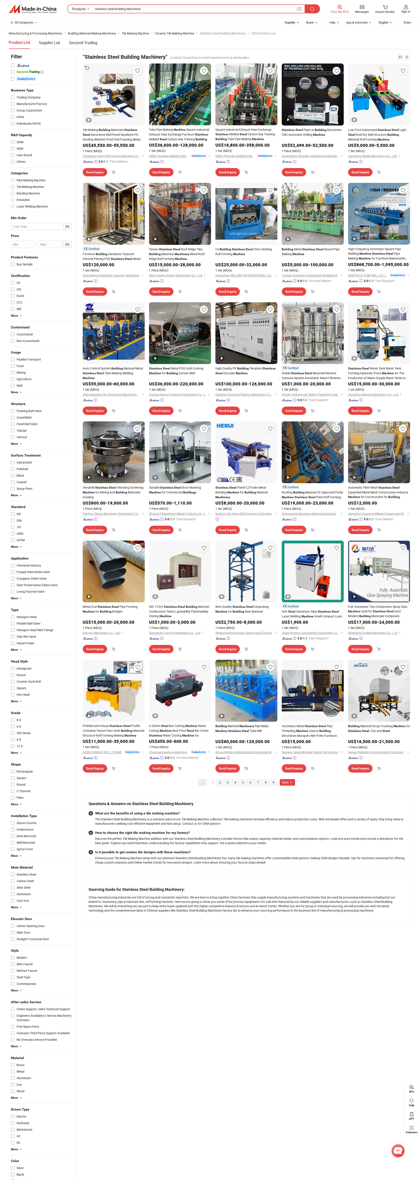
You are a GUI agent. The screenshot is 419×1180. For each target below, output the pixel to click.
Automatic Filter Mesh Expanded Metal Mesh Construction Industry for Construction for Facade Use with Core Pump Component (378, 492)
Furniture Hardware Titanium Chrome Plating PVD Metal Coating (111, 256)
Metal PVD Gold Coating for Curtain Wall (176, 370)
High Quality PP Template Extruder (245, 370)
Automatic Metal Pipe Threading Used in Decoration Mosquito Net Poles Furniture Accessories (309, 731)
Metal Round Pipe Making (311, 251)
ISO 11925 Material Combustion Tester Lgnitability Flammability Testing (179, 611)
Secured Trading (83, 42)
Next (285, 782)
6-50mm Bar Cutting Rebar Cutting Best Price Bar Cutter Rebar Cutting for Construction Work (179, 731)
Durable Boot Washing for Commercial (175, 489)
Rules (407, 22)
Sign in (405, 11)
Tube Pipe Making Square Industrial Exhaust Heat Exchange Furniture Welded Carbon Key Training (179, 134)
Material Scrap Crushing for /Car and (379, 728)
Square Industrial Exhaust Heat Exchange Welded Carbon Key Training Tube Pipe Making (245, 134)
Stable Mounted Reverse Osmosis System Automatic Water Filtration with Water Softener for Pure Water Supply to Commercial (312, 375)
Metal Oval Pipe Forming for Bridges (110, 609)
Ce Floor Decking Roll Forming (243, 251)
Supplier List (49, 42)
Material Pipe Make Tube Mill (242, 728)
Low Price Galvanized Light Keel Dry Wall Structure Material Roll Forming (377, 134)
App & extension (357, 22)
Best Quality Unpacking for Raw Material (242, 609)
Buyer (310, 22)
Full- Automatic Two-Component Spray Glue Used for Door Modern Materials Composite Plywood (377, 611)
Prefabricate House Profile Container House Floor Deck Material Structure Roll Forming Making (113, 730)
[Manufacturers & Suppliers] (32, 9)
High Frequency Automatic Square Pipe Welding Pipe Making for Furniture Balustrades (376, 254)
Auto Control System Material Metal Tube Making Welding (113, 373)
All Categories (24, 22)
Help (332, 22)
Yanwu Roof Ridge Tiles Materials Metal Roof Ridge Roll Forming (177, 254)
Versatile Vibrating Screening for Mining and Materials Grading (113, 492)
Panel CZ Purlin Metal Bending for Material (241, 492)
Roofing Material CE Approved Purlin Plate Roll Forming (312, 495)
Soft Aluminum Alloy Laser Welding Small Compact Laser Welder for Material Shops (312, 614)
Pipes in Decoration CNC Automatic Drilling (312, 132)
